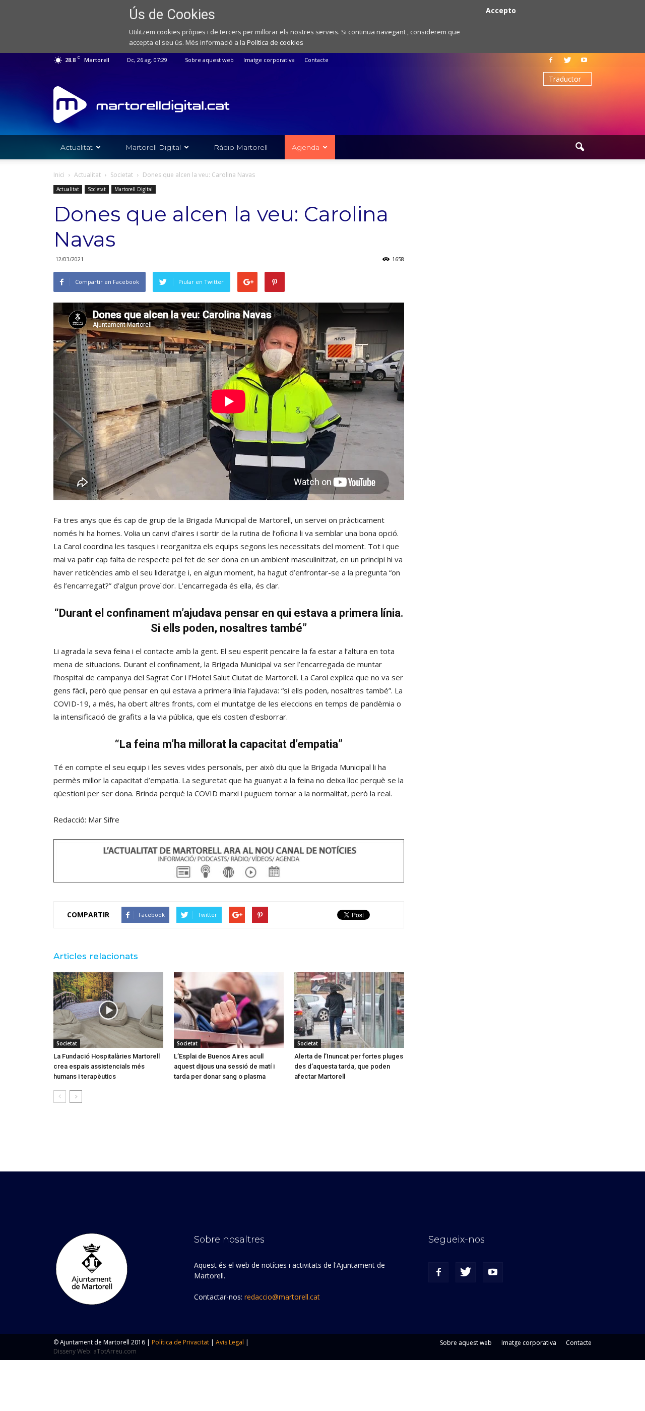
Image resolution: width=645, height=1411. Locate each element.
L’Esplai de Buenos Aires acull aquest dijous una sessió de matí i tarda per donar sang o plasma (224, 1066)
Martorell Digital (153, 147)
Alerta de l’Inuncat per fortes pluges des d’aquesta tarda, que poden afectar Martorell (348, 1066)
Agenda (305, 147)
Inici (58, 174)
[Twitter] (567, 60)
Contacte (316, 60)
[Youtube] (584, 60)
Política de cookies (275, 42)
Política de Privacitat (180, 1342)
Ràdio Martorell (241, 147)
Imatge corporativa (269, 60)
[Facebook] (550, 60)
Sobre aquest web (209, 60)
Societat (97, 189)
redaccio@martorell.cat (282, 1297)
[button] (579, 147)
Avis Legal (230, 1342)
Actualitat (76, 147)
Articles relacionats (95, 956)
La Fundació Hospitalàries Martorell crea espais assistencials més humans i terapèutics (106, 1066)
